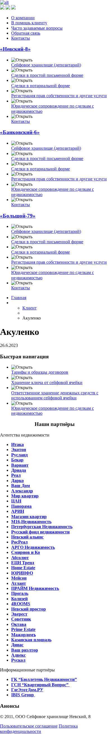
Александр (22, 490)
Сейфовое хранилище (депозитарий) (46, 65)
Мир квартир (25, 496)
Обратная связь (25, 33)
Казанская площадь (31, 639)
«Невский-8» (15, 49)
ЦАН (16, 501)
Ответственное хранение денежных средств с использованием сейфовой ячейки (54, 395)
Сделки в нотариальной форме (40, 85)
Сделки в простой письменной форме (47, 75)
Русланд (19, 454)
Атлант (18, 583)
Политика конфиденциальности (39, 728)
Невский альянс (27, 537)
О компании (23, 17)
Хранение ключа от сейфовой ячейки (46, 382)
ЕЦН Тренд (22, 562)
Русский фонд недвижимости (40, 532)
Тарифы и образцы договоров (39, 372)
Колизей (19, 598)
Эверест (19, 614)
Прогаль (19, 593)
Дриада (18, 470)
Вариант (20, 465)
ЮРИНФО (22, 573)
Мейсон (19, 578)
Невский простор (28, 609)
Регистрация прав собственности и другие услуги (59, 95)
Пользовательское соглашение (29, 726)
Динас (17, 644)
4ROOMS (20, 603)
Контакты (20, 38)
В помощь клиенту (29, 22)
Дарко (17, 480)
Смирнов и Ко (25, 552)
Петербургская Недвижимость (41, 526)
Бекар (17, 459)
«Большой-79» (17, 216)
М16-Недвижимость (31, 521)
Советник (21, 619)
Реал (16, 475)
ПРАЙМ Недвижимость (35, 588)
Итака (17, 444)
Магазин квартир (29, 516)
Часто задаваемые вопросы (37, 28)
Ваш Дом (20, 485)
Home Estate (23, 567)
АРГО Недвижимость (33, 547)
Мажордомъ (23, 634)
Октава (18, 624)
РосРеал (19, 542)
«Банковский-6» (20, 132)
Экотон (18, 449)
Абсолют (20, 557)
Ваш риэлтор (24, 650)
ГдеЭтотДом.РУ (27, 689)
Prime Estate (23, 629)
